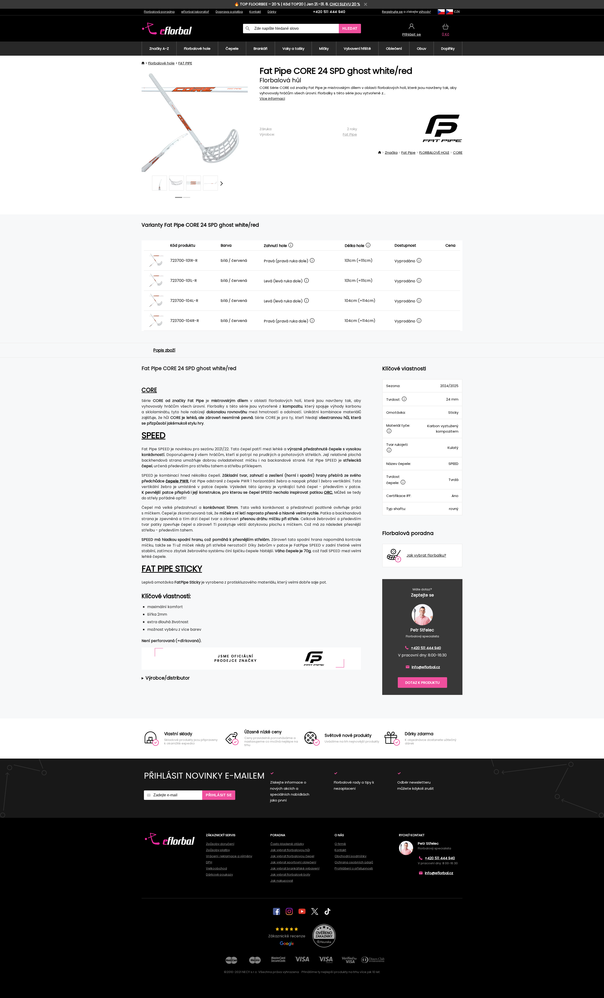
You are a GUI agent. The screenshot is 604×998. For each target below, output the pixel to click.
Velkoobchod (216, 868)
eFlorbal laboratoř (195, 11)
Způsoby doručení (220, 844)
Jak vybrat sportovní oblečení (293, 862)
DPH (209, 862)
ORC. (328, 492)
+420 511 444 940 (329, 11)
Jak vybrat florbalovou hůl (290, 850)
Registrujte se (392, 11)
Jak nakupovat (281, 880)
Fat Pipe (350, 134)
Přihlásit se (219, 795)
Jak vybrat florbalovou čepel (292, 856)
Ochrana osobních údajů (354, 862)
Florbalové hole (161, 63)
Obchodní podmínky (350, 856)
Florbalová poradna (159, 11)
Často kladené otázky (287, 844)
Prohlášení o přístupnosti (354, 868)
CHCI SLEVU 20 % (345, 4)
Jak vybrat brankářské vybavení (294, 868)
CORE (457, 152)
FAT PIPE (185, 63)
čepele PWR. (177, 481)
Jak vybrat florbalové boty (290, 874)
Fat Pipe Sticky (172, 569)
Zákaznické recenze (286, 936)
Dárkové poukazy (219, 874)
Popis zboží (164, 350)
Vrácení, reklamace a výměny (229, 856)
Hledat (349, 28)
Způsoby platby (218, 850)
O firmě (340, 844)
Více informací (272, 98)
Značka (391, 152)
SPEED (153, 435)
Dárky (272, 11)
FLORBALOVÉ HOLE (434, 152)
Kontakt (255, 11)
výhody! (425, 11)
